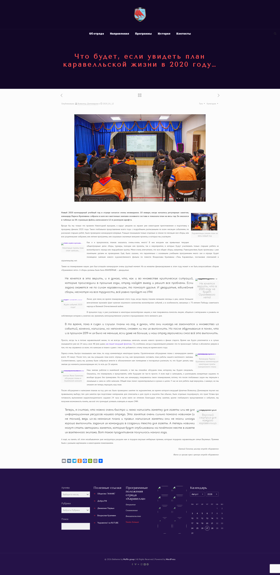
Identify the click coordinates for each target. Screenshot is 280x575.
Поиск (64, 519)
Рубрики (66, 503)
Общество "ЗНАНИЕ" (106, 493)
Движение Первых (105, 508)
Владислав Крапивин (106, 515)
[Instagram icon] (141, 564)
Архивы (65, 487)
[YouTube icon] (138, 564)
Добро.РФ (102, 501)
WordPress (170, 559)
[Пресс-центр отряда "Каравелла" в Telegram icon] (148, 564)
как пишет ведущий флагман (119, 344)
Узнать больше (132, 522)
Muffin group (129, 559)
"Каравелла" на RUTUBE (107, 522)
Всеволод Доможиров (88, 103)
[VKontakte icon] (145, 564)
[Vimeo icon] (135, 564)
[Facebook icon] (132, 564)
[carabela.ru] (140, 14)
